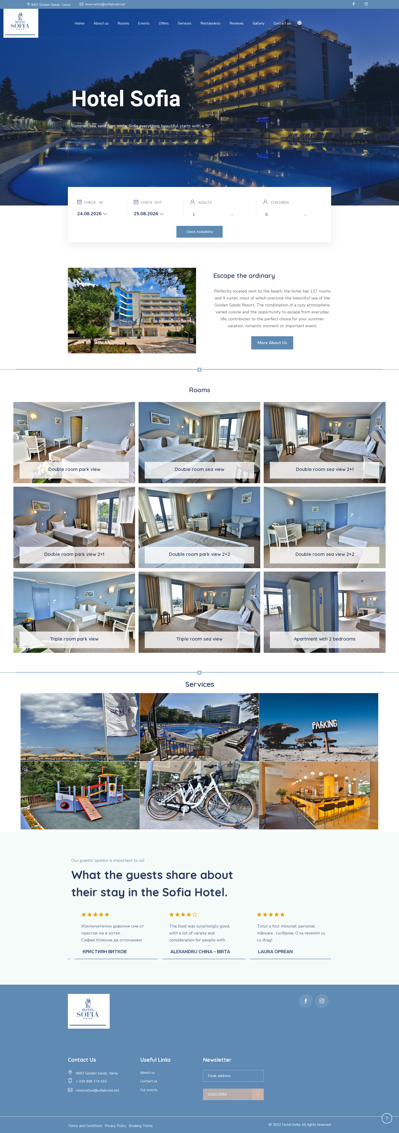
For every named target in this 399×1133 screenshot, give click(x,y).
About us (101, 23)
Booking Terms (141, 1126)
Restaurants (210, 23)
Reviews (237, 23)
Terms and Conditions (85, 1126)
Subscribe (217, 1094)
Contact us (282, 23)
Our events (149, 1090)
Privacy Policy (115, 1126)
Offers (164, 23)
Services (184, 23)
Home (80, 23)
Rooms (123, 23)
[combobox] (193, 215)
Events (144, 23)
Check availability (199, 232)
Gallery (258, 23)
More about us (272, 343)
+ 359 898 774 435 (91, 1081)
